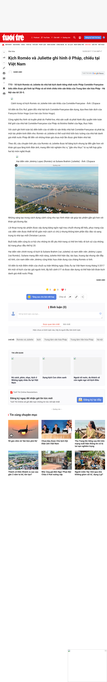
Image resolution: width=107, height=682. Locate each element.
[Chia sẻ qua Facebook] (70, 297)
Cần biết (56, 37)
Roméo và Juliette (25, 339)
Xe (66, 44)
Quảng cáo (66, 37)
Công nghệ (60, 44)
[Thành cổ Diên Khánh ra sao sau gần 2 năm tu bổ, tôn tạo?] (23, 460)
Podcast (36, 37)
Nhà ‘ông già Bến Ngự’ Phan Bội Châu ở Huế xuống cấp (56, 473)
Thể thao (101, 44)
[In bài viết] (4, 93)
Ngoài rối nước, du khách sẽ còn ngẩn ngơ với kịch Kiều (87, 378)
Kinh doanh (51, 44)
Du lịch (70, 44)
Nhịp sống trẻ (79, 44)
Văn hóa (88, 44)
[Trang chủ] (3, 44)
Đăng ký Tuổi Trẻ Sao (92, 37)
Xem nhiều (16, 44)
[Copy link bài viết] (76, 297)
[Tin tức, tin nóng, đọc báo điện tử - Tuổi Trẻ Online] (13, 37)
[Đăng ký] (90, 400)
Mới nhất (8, 44)
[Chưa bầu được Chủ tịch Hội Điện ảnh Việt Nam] (56, 429)
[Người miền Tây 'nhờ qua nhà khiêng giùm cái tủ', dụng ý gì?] (90, 460)
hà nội (100, 339)
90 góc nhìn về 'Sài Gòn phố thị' (22, 441)
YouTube (46, 37)
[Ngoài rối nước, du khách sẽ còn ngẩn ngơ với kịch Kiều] (88, 366)
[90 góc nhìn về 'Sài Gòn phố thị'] (23, 429)
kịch (39, 339)
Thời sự (28, 44)
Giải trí (94, 44)
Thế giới (35, 44)
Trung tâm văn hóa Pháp (55, 339)
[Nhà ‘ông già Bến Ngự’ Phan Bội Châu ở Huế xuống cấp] (56, 460)
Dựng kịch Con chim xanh (55, 377)
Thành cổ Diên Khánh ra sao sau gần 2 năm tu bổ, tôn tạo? (23, 473)
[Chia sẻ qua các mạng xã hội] (83, 297)
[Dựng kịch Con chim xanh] (57, 366)
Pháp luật (42, 44)
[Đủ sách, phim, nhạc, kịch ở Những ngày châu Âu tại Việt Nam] (25, 366)
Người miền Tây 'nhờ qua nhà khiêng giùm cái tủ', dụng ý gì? (89, 473)
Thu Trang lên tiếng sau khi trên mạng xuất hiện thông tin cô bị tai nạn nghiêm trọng (90, 443)
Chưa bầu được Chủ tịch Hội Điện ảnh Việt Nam (54, 442)
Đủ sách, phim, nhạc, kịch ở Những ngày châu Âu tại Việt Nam (24, 380)
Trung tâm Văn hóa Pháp (81, 339)
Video (23, 44)
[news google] (93, 73)
